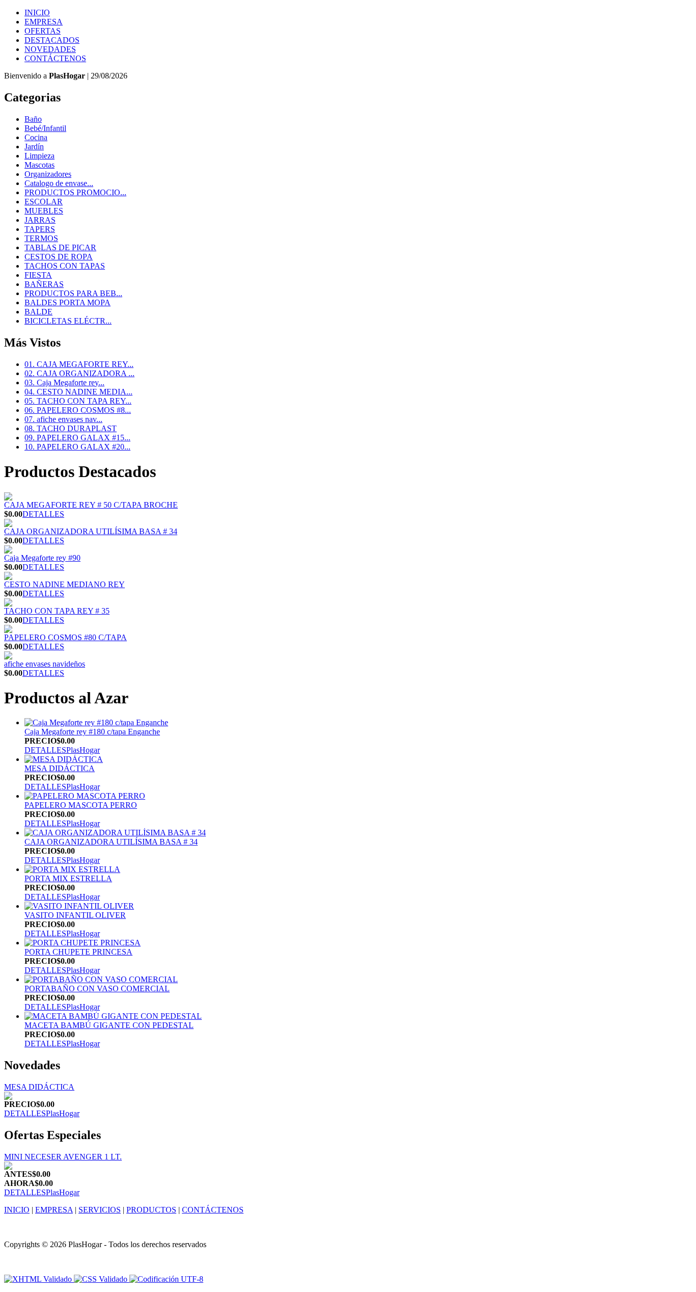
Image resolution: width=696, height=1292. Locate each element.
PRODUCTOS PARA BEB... (73, 293)
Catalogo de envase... (58, 183)
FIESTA (38, 275)
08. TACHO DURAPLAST (70, 428)
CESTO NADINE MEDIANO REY (64, 584)
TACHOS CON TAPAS (64, 265)
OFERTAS (42, 31)
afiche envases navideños (44, 664)
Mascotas (39, 165)
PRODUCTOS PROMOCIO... (75, 192)
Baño (33, 119)
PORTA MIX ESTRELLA (68, 878)
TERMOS (41, 238)
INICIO (37, 12)
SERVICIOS (99, 1209)
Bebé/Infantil (45, 128)
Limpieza (39, 155)
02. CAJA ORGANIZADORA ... (79, 373)
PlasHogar (83, 750)
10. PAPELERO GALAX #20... (77, 446)
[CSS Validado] (99, 1279)
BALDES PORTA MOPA (67, 302)
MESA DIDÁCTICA (59, 768)
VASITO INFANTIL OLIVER (75, 915)
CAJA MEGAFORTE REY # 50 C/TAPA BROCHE (91, 504)
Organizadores (47, 174)
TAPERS (39, 229)
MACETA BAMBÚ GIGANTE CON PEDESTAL (109, 1025)
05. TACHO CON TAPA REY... (77, 401)
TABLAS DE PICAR (60, 247)
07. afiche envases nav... (63, 419)
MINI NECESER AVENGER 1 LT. (63, 1156)
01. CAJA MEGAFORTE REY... (78, 364)
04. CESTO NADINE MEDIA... (78, 391)
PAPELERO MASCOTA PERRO (80, 805)
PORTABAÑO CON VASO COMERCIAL (97, 988)
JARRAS (40, 220)
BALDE (38, 311)
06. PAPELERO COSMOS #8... (77, 410)
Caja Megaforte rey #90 (42, 557)
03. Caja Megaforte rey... (64, 382)
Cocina (35, 137)
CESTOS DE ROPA (58, 256)
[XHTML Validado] (38, 1279)
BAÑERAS (44, 284)
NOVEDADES (50, 49)
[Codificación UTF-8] (166, 1279)
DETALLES (43, 514)
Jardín (34, 146)
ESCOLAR (43, 201)
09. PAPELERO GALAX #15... (77, 437)
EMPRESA (43, 21)
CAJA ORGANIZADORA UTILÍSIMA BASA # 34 (90, 531)
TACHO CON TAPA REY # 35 (57, 611)
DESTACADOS (51, 40)
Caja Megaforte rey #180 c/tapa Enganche (92, 731)
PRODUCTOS (151, 1209)
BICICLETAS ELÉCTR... (68, 321)
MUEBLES (43, 210)
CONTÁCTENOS (55, 58)
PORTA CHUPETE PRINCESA (78, 951)
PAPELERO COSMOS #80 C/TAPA (65, 637)
